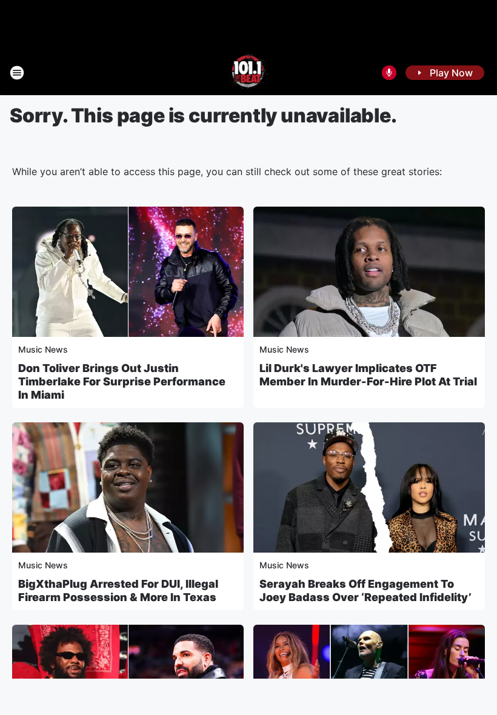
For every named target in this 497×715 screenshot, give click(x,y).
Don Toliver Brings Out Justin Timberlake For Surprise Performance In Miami (121, 381)
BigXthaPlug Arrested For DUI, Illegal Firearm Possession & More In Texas (118, 590)
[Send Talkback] (389, 72)
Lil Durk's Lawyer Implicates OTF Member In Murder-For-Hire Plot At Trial (368, 375)
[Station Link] (249, 72)
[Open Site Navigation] (17, 72)
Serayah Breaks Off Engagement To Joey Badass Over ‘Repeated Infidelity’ (365, 590)
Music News (43, 349)
